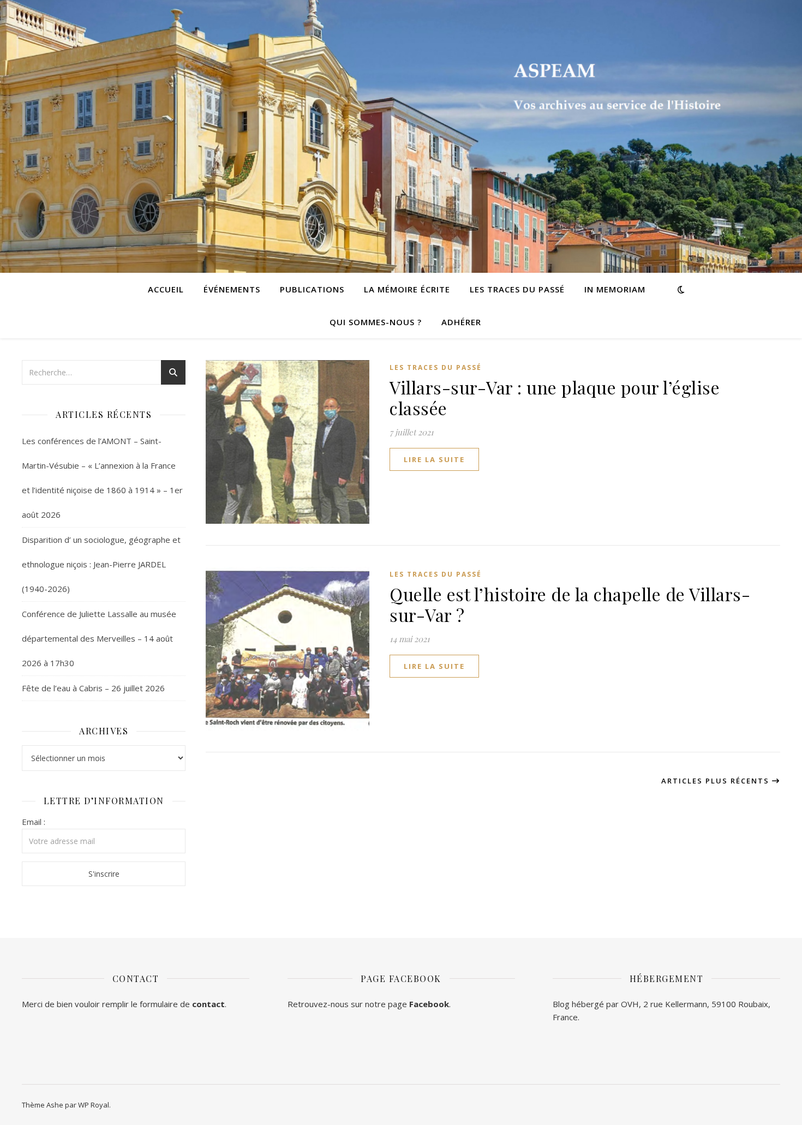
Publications (312, 289)
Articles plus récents (716, 781)
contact (208, 1003)
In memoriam (614, 289)
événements (232, 289)
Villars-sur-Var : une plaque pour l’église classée (555, 397)
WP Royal (93, 1105)
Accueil (166, 289)
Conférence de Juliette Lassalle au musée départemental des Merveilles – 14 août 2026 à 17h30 (99, 638)
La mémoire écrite (407, 289)
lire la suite (434, 459)
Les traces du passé (517, 289)
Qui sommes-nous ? (376, 321)
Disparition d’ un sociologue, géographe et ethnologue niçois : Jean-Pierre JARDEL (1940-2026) (101, 564)
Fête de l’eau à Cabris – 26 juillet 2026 (93, 688)
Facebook (429, 1003)
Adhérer (461, 321)
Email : (33, 821)
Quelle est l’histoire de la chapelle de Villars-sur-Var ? (570, 604)
